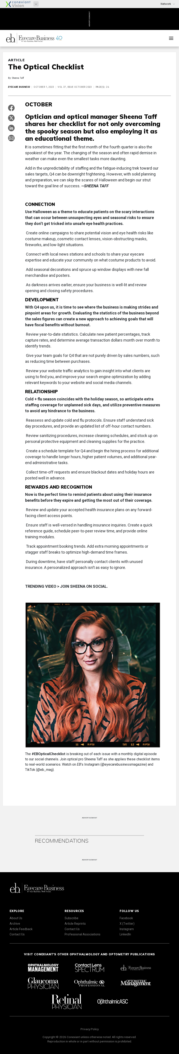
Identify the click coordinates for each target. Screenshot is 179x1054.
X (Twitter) (127, 923)
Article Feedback (21, 929)
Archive (15, 923)
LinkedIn (125, 934)
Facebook (126, 918)
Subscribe (71, 918)
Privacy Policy (90, 1029)
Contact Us (17, 934)
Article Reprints (75, 923)
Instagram (127, 929)
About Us (16, 918)
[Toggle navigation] (171, 38)
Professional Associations (82, 934)
